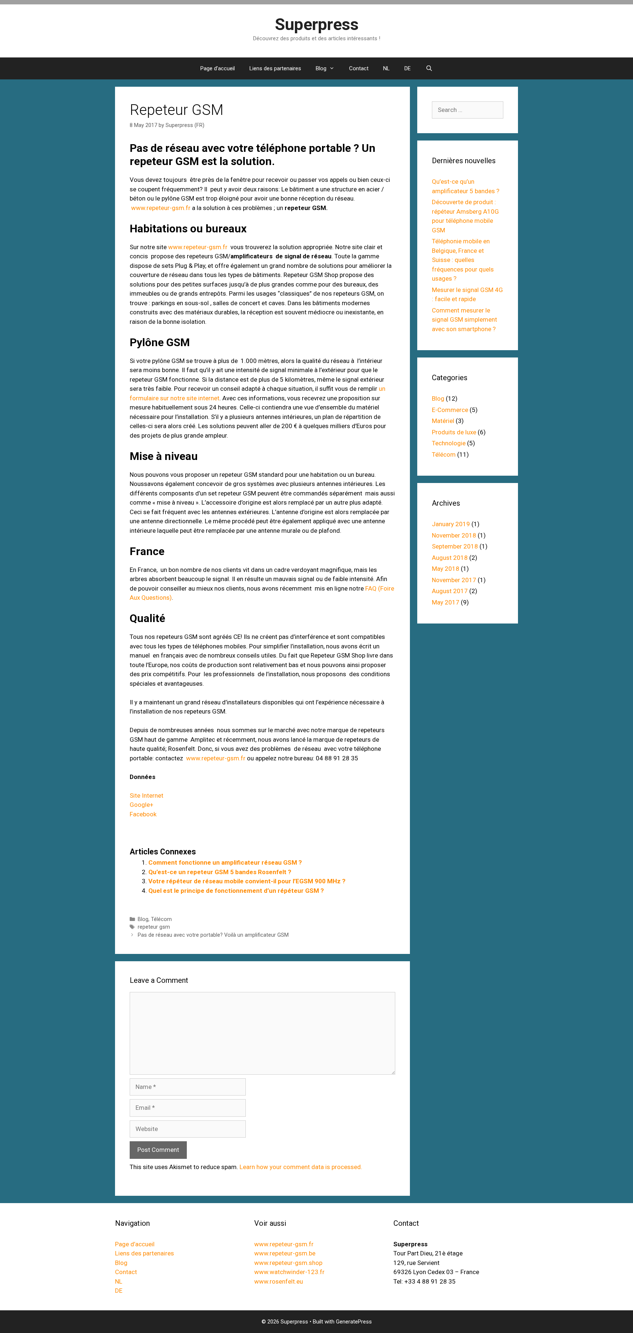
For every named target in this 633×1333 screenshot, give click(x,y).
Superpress (317, 24)
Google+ (141, 804)
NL (386, 68)
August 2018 (450, 557)
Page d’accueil (217, 68)
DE (407, 68)
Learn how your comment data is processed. (301, 1167)
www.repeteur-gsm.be (284, 1253)
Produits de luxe (454, 432)
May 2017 (445, 602)
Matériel (443, 420)
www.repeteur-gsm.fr (160, 207)
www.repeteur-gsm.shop (288, 1262)
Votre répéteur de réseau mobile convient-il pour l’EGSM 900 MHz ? (246, 881)
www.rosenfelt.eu (278, 1281)
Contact (359, 68)
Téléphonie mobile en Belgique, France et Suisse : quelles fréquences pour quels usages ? (463, 259)
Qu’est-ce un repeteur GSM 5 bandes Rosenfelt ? (219, 872)
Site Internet (146, 795)
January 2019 (451, 524)
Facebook (143, 814)
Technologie (449, 443)
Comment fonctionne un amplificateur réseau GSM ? (225, 862)
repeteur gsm (154, 927)
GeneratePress (354, 1321)
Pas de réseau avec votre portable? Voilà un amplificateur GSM (213, 935)
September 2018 (455, 546)
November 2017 (454, 580)
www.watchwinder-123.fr (289, 1272)
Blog (321, 68)
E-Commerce (450, 409)
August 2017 (450, 591)
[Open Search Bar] (429, 68)
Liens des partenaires (275, 68)
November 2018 (454, 535)
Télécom (161, 919)
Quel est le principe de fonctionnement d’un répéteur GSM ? (236, 890)
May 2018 (445, 568)
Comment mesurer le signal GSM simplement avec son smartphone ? (464, 320)
